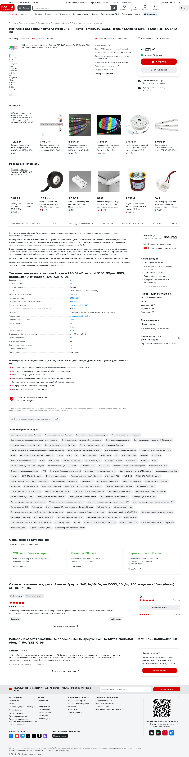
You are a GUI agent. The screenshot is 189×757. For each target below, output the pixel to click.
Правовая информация (19, 716)
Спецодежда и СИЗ (110, 14)
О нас (11, 703)
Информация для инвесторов (22, 707)
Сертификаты (15, 710)
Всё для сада (51, 14)
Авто (137, 14)
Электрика (65, 14)
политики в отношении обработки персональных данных (55, 748)
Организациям (44, 712)
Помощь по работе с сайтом (108, 709)
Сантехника (127, 14)
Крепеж (38, 14)
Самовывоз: (148, 80)
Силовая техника (80, 14)
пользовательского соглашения (96, 748)
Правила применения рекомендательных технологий (23, 720)
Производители (16, 713)
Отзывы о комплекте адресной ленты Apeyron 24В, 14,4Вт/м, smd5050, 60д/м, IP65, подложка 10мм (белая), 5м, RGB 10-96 (92, 586)
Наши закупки (44, 718)
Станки (94, 14)
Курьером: (147, 88)
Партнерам (43, 715)
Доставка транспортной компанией (78, 704)
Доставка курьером (76, 700)
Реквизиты (14, 700)
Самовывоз (72, 709)
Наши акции (43, 700)
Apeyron (147, 235)
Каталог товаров (16, 725)
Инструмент (26, 14)
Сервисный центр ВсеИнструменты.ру (105, 701)
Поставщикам (44, 709)
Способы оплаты (74, 712)
